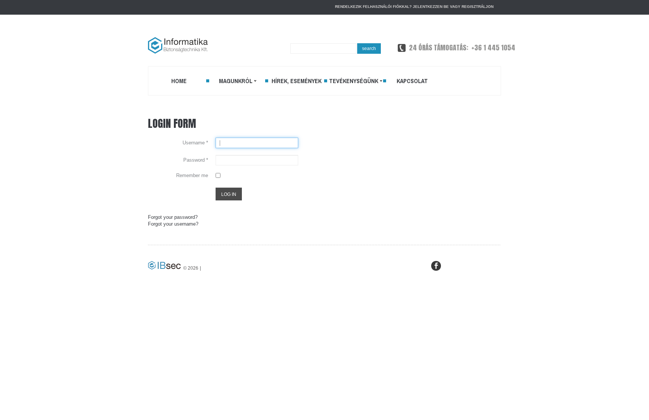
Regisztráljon (478, 7)
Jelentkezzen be (431, 7)
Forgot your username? (173, 224)
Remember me (192, 175)
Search (369, 48)
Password (195, 160)
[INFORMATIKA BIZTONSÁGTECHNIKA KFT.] (178, 45)
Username (195, 143)
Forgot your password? (173, 217)
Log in (228, 194)
